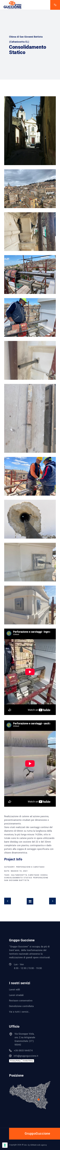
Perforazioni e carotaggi (30, 867)
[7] (30, 418)
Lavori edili (14, 989)
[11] (30, 605)
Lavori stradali (16, 995)
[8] (30, 476)
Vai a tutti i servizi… (19, 1011)
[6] (30, 360)
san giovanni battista (16, 880)
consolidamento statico (18, 878)
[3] (30, 231)
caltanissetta (19, 875)
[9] (30, 519)
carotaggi (33, 875)
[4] (30, 274)
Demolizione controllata (21, 1006)
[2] (30, 188)
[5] (30, 317)
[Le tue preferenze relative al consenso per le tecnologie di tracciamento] (5, 1145)
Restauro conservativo (20, 1000)
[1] (30, 130)
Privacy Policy (15, 1061)
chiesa (44, 875)
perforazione (40, 878)
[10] (30, 562)
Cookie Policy (28, 1061)
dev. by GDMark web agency (35, 1145)
